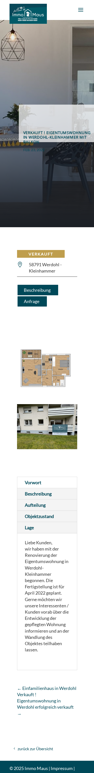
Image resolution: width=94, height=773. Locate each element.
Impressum (62, 768)
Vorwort (33, 482)
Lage (29, 527)
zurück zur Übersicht (35, 748)
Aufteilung (35, 505)
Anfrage (31, 301)
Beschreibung (37, 290)
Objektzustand (39, 516)
